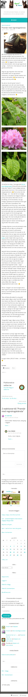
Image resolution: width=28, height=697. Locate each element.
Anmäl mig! (6, 616)
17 (24, 549)
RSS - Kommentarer (7, 675)
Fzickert (8, 631)
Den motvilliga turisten (19, 631)
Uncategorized (6, 25)
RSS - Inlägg (5, 671)
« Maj (3, 559)
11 (3, 549)
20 (10, 552)
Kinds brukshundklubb (8, 654)
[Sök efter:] (14, 474)
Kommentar (19, 464)
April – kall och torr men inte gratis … (12, 528)
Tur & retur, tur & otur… (9, 397)
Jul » (7, 559)
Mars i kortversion (7, 532)
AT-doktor (8, 415)
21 (14, 552)
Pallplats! (15, 626)
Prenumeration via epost (14, 598)
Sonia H (8, 626)
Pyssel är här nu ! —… (12, 635)
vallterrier (12, 30)
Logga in (4, 580)
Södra (3, 238)
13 (10, 549)
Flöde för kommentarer (8, 588)
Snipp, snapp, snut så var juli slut (11, 515)
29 (17, 555)
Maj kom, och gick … (7, 524)
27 (10, 555)
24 (24, 552)
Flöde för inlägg (6, 584)
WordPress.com (6, 592)
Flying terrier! (22, 402)
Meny (15, 20)
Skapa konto (5, 577)
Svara (6, 425)
